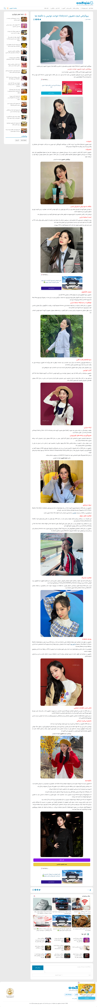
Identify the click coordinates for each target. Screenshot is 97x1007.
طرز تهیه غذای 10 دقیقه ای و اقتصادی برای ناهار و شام (13, 45)
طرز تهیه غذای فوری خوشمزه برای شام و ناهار (13, 124)
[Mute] (81, 992)
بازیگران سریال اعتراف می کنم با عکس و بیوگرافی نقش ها (78, 955)
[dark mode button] (7, 8)
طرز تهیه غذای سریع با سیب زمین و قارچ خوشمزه (13, 104)
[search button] (5, 8)
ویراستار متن (68, 994)
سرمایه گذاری (51, 93)
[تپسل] (41, 79)
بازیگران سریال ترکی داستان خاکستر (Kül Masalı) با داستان (59, 955)
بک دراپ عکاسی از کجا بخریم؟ (78, 948)
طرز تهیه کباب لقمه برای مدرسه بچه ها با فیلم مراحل (13, 130)
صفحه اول (91, 8)
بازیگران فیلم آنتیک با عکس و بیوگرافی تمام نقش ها (39, 955)
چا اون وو (73, 644)
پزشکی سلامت (76, 8)
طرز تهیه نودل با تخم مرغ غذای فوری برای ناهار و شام (13, 71)
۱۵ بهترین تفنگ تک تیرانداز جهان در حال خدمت (14, 32)
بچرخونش (87, 998)
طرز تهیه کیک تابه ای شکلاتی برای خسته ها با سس (13, 111)
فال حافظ (46, 8)
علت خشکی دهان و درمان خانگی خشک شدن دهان (14, 65)
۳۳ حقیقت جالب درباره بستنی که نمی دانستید (13, 25)
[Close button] (95, 982)
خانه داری (58, 8)
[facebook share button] (38, 19)
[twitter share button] (40, 19)
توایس (74, 513)
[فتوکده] (85, 3)
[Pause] (79, 992)
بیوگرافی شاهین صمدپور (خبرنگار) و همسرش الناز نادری (13, 52)
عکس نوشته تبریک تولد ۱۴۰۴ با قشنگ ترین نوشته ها (13, 78)
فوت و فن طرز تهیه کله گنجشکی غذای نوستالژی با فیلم (14, 91)
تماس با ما (74, 998)
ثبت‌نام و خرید (51, 288)
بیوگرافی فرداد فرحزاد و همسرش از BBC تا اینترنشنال (13, 58)
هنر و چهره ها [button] (85, 8)
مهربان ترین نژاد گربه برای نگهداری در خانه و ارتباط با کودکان (14, 84)
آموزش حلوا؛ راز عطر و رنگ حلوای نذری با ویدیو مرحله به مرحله (13, 39)
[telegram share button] (36, 19)
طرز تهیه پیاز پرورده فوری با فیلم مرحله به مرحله (59, 940)
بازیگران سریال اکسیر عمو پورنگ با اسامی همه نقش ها (78, 940)
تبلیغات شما (23, 140)
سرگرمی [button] (53, 8)
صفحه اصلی (88, 19)
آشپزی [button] (63, 8)
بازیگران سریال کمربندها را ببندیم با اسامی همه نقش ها (39, 940)
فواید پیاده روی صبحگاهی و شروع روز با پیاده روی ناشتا (13, 117)
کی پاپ (17, 140)
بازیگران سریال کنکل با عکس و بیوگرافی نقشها (39, 948)
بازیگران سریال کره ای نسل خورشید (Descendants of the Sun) (59, 948)
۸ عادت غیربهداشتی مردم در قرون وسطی (13, 19)
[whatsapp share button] (34, 19)
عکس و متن (69, 8)
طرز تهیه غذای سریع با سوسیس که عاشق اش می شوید (14, 97)
